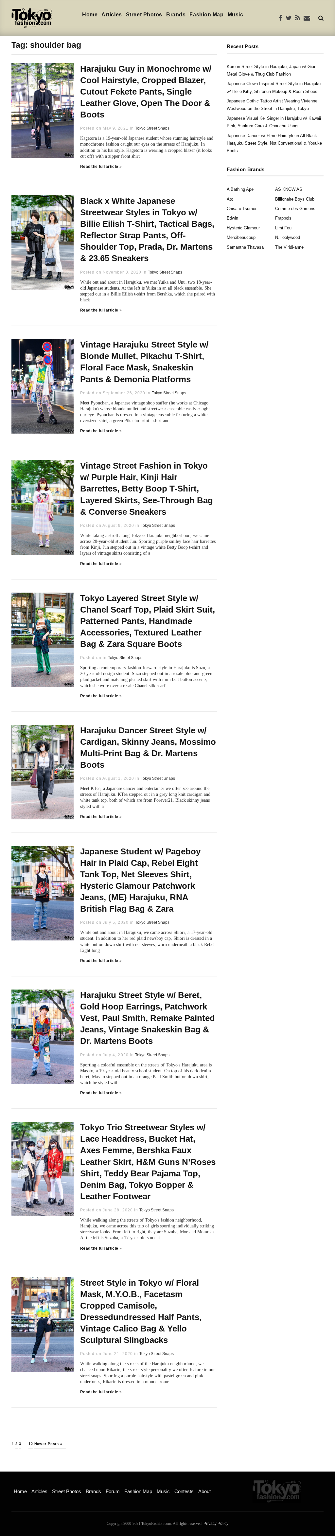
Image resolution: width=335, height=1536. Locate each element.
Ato (230, 199)
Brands (175, 14)
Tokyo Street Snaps (152, 128)
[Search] (321, 18)
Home (89, 14)
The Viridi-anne (289, 247)
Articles (111, 14)
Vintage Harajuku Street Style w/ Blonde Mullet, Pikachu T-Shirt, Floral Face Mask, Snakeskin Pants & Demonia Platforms (144, 362)
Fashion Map (206, 14)
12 (30, 1444)
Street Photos (144, 14)
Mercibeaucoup (241, 237)
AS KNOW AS (288, 189)
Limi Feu (283, 227)
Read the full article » (101, 166)
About (204, 1491)
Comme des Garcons (295, 208)
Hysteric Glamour (243, 227)
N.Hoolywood (287, 237)
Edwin (232, 218)
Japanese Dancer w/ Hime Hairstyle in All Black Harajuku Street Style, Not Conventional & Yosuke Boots (274, 143)
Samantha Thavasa (245, 247)
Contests (184, 1491)
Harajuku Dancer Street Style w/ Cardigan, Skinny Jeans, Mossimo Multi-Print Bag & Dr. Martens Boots (148, 747)
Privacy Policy (215, 1523)
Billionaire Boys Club (294, 199)
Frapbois (283, 218)
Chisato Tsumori (242, 208)
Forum (113, 1491)
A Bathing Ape (240, 189)
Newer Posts (47, 1444)
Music (235, 14)
